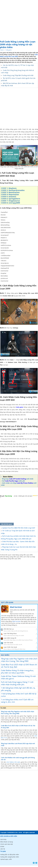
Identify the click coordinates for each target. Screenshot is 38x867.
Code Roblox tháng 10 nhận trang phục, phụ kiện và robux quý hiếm (17, 671)
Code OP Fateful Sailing (17, 479)
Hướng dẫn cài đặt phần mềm (9, 854)
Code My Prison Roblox (25, 483)
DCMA (2, 846)
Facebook (34, 863)
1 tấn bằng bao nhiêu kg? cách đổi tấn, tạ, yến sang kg (18, 689)
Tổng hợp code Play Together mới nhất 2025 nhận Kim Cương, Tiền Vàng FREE (19, 660)
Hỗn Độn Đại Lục (9, 629)
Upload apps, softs (6, 859)
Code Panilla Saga (11, 481)
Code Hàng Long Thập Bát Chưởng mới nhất (18, 75)
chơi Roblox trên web (13, 762)
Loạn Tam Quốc (8, 642)
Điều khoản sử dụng (6, 842)
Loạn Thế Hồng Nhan (10, 633)
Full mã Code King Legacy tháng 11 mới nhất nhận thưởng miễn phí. (17, 683)
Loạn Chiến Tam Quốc (10, 647)
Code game (9, 50)
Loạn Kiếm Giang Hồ (10, 638)
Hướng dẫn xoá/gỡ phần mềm (9, 857)
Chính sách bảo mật (6, 844)
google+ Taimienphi (36, 863)
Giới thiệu (3, 839)
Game (2, 50)
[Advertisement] (19, 19)
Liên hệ (2, 849)
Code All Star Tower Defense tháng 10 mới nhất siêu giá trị (18, 677)
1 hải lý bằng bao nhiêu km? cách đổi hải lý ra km (18, 694)
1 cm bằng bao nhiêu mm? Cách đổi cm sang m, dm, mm (17, 700)
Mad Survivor (16, 607)
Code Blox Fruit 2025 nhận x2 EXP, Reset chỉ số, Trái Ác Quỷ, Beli (19, 665)
